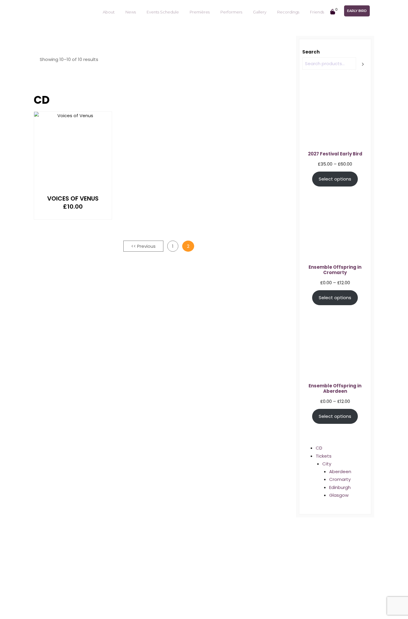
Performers (231, 12)
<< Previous (143, 246)
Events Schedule (163, 12)
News (130, 12)
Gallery (259, 12)
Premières (200, 12)
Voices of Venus (73, 198)
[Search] (363, 64)
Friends (317, 12)
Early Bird (357, 11)
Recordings (288, 12)
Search (311, 52)
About (109, 12)
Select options (335, 179)
